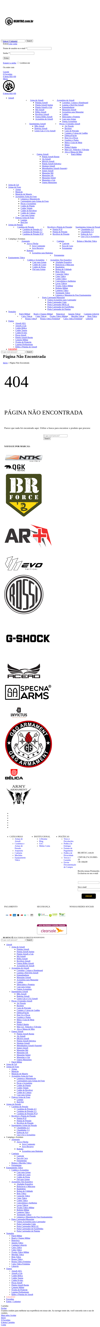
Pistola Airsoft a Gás (43, 107)
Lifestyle (89, 319)
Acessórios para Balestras (42, 253)
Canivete (65, 243)
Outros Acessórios (69, 121)
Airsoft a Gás (20, 326)
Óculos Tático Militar (64, 286)
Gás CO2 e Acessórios (90, 236)
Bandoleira (59, 267)
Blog (41, 841)
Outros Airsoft (42, 154)
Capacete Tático (62, 274)
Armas (18, 189)
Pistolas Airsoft (41, 102)
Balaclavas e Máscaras (64, 265)
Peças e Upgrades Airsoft (69, 124)
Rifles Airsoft (40, 112)
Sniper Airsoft (47, 171)
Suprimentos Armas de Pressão (24, 1125)
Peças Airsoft (20, 335)
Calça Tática (26, 316)
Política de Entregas (68, 844)
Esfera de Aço (86, 234)
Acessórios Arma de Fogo (26, 196)
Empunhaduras (68, 107)
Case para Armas (69, 119)
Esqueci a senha (9, 63)
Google (6, 72)
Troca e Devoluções (68, 840)
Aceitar (13, 1315)
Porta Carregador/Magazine (53, 297)
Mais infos (5, 1315)
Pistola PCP (57, 229)
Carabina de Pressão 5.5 (32, 232)
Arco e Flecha (32, 243)
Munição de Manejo (23, 194)
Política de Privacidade (68, 854)
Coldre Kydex (21, 333)
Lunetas (24, 220)
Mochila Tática (77, 316)
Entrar (6, 58)
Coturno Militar (21, 340)
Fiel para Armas (38, 269)
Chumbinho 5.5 (87, 232)
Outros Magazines (49, 182)
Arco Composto (38, 246)
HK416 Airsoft (48, 161)
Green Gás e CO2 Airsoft (45, 131)
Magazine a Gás (48, 180)
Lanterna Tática (61, 290)
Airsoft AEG (20, 323)
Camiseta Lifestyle (91, 314)
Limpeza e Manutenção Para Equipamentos (73, 295)
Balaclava (60, 314)
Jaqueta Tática (74, 314)
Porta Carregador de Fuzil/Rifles (60, 307)
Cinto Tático (60, 276)
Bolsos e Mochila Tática (87, 241)
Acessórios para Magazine (73, 112)
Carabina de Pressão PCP (33, 234)
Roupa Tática (30, 319)
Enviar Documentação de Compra (70, 864)
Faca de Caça (67, 246)
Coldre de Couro (39, 265)
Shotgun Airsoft (48, 166)
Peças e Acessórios (28, 203)
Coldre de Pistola (28, 206)
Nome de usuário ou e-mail (15, 48)
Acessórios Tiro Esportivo (61, 260)
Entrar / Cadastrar (13, 1301)
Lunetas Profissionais (24, 344)
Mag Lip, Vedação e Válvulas (77, 149)
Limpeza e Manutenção (30, 199)
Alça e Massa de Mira (74, 152)
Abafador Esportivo (63, 262)
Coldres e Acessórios (35, 260)
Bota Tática (60, 272)
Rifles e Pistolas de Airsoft (26, 347)
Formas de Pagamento (68, 849)
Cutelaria (60, 241)
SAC (41, 843)
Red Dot (24, 222)
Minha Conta (44, 846)
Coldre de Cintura (28, 213)
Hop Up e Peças (71, 138)
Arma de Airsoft (36, 100)
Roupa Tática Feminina (50, 319)
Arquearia (25, 241)
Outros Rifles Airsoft (43, 117)
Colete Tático (61, 279)
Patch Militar (76, 154)
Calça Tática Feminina (72, 319)
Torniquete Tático (62, 293)
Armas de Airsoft (19, 840)
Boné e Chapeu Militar (43, 314)
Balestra (30, 250)
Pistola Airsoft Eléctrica (51, 164)
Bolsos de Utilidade (63, 269)
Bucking (68, 128)
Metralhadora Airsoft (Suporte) (54, 168)
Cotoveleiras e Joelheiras (65, 281)
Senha (6, 53)
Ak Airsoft (46, 159)
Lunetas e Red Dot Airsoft (73, 105)
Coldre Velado (26, 208)
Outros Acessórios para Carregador (61, 300)
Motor (67, 145)
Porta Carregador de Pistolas (59, 309)
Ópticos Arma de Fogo (24, 218)
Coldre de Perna (39, 267)
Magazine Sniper (49, 178)
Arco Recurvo (38, 248)
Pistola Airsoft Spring (44, 105)
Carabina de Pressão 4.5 (32, 229)
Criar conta (12, 44)
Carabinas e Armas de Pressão (19, 845)
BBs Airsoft (39, 126)
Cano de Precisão (72, 131)
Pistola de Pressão (60, 232)
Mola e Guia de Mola (73, 142)
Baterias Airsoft (41, 128)
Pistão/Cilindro (71, 147)
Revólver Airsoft (42, 114)
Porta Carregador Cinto (57, 302)
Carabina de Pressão (25, 227)
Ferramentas (67, 248)
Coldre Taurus (21, 330)
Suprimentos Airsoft (37, 124)
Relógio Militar (61, 288)
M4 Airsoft (39, 110)
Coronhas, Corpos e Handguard (75, 102)
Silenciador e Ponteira (71, 117)
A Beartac (43, 839)
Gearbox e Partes (72, 140)
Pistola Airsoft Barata (50, 157)
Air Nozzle (69, 126)
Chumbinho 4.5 (87, 229)
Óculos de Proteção (23, 342)
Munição (19, 192)
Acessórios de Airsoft (44, 119)
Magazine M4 (47, 173)
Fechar (4, 1308)
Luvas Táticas (61, 283)
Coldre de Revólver (29, 211)
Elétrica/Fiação (71, 135)
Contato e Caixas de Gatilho (76, 133)
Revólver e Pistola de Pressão (59, 227)
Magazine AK (48, 175)
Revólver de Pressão (61, 234)
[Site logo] (9, 91)
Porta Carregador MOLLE (58, 304)
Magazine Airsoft (69, 110)
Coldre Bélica (21, 328)
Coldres (65, 114)
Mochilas (18, 855)
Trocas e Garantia (67, 859)
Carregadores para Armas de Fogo (35, 201)
